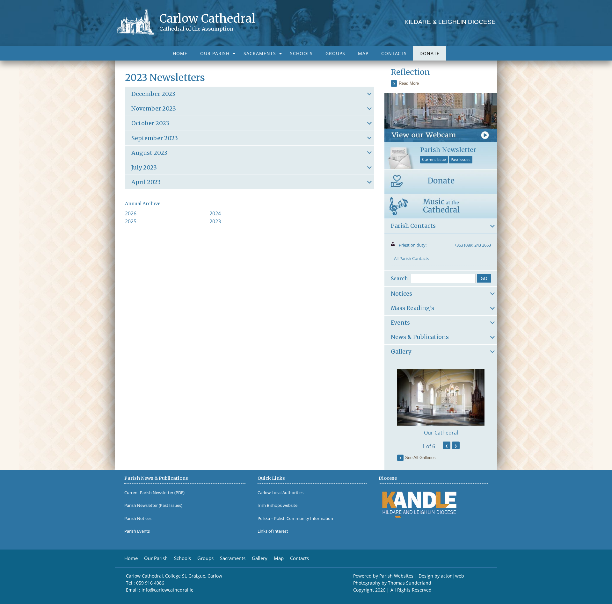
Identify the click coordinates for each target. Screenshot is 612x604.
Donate (429, 53)
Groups (335, 53)
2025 (130, 221)
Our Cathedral (441, 432)
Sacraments (260, 53)
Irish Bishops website (277, 505)
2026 (130, 213)
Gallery (259, 558)
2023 (215, 221)
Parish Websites (396, 576)
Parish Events (137, 531)
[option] (440, 402)
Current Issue (434, 159)
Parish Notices (137, 518)
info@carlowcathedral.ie (167, 590)
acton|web (452, 576)
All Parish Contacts (411, 258)
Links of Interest (273, 531)
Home (180, 53)
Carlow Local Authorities (280, 493)
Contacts (394, 53)
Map (363, 53)
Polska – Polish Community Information (295, 518)
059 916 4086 (150, 583)
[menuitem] (180, 53)
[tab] (249, 94)
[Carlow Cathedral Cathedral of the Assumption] (137, 21)
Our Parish (214, 53)
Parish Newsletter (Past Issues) (153, 505)
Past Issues (460, 159)
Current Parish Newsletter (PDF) (154, 493)
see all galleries (420, 457)
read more (409, 83)
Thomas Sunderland (409, 583)
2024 (215, 213)
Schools (301, 53)
